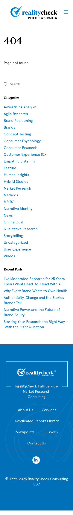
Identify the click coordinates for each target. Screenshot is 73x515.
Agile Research (16, 114)
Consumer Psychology (22, 141)
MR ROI (10, 202)
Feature (10, 168)
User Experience (17, 249)
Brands (9, 127)
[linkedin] (36, 460)
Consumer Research (20, 148)
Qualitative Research (21, 229)
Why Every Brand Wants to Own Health (35, 291)
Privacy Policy (36, 494)
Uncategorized (16, 243)
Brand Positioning (18, 121)
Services (49, 410)
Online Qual (13, 222)
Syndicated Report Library (37, 421)
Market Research (17, 188)
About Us (25, 410)
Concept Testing (17, 134)
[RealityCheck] (33, 18)
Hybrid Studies (16, 182)
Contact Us (36, 443)
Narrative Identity (18, 209)
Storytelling (13, 236)
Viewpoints (25, 432)
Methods (11, 195)
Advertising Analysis (20, 107)
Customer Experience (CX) (25, 154)
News (8, 215)
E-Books (51, 432)
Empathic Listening (19, 161)
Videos (9, 256)
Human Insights (16, 175)
